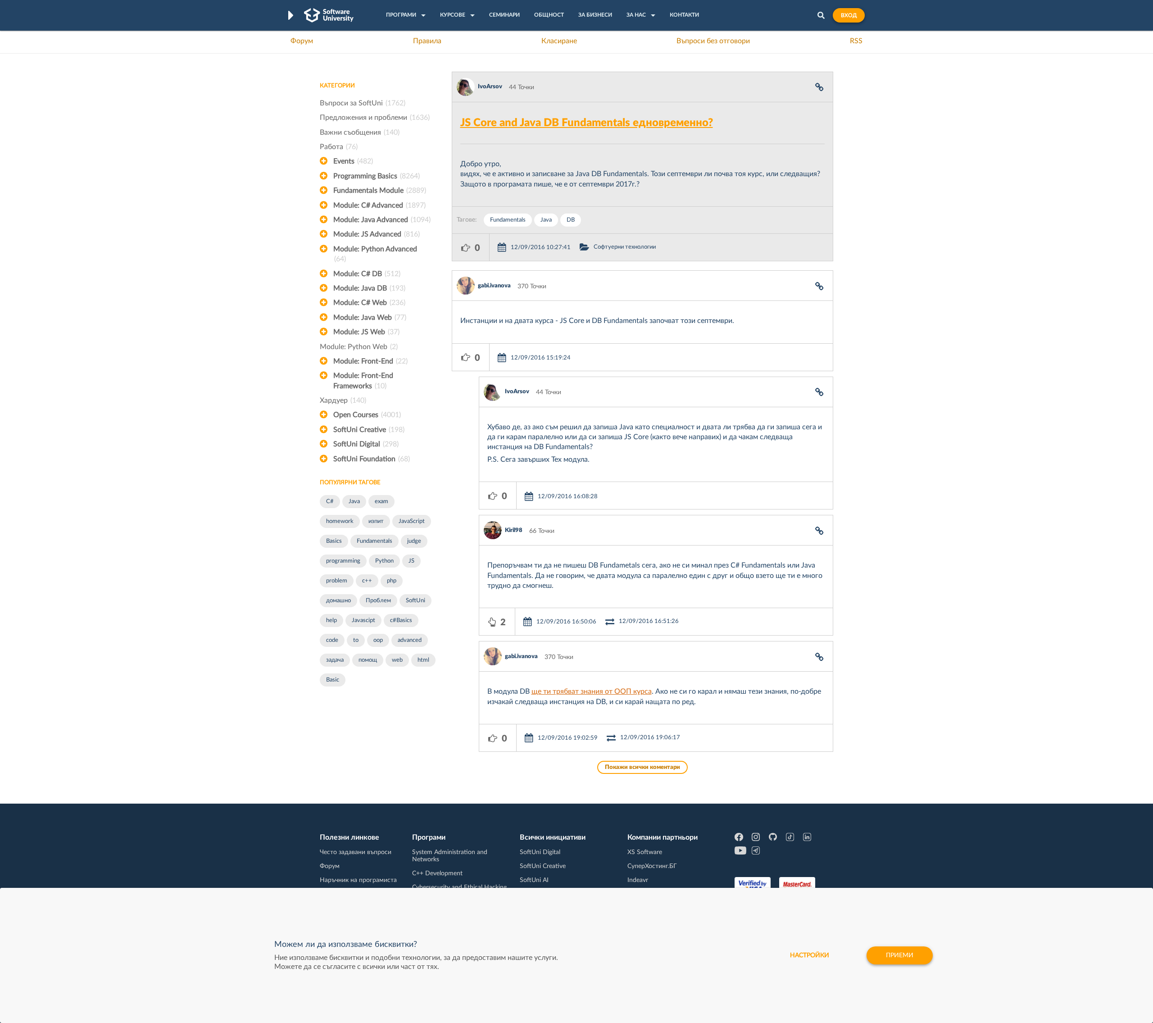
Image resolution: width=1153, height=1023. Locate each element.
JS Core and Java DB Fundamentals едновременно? (586, 123)
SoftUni (415, 601)
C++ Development (437, 873)
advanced (410, 640)
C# (330, 502)
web (397, 660)
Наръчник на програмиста (358, 880)
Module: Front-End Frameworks (363, 380)
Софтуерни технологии (625, 247)
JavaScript (412, 521)
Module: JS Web (366, 332)
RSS (856, 41)
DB (571, 220)
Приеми (899, 955)
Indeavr (637, 880)
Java (354, 502)
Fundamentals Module (379, 190)
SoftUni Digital (366, 444)
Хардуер (343, 400)
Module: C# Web (369, 302)
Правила (427, 41)
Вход (849, 15)
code (332, 640)
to (356, 640)
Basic (332, 680)
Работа (339, 146)
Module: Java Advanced (382, 219)
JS (411, 561)
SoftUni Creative (368, 429)
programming (343, 561)
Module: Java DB (369, 288)
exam (381, 502)
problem (336, 581)
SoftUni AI (534, 880)
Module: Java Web (369, 317)
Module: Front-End (370, 361)
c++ (367, 581)
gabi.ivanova (494, 286)
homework (340, 521)
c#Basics (401, 620)
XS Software (644, 852)
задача (335, 660)
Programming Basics (376, 176)
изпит (376, 521)
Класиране (559, 41)
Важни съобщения (359, 132)
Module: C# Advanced (379, 205)
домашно (338, 601)
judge (414, 541)
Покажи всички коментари (642, 767)
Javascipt (363, 620)
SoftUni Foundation (371, 459)
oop (378, 640)
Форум (302, 41)
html (423, 660)
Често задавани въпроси (355, 852)
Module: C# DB (366, 273)
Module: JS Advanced (376, 234)
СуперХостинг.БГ (652, 866)
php (391, 581)
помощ (368, 660)
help (331, 620)
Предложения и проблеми (375, 117)
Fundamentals (374, 541)
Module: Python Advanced (375, 254)
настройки (809, 955)
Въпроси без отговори (713, 41)
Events (353, 161)
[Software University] (329, 15)
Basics (334, 541)
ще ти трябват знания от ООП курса (591, 691)
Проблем (378, 601)
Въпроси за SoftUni (362, 103)
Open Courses (367, 414)
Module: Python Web (359, 346)
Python (384, 561)
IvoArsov (490, 87)
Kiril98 (513, 530)
